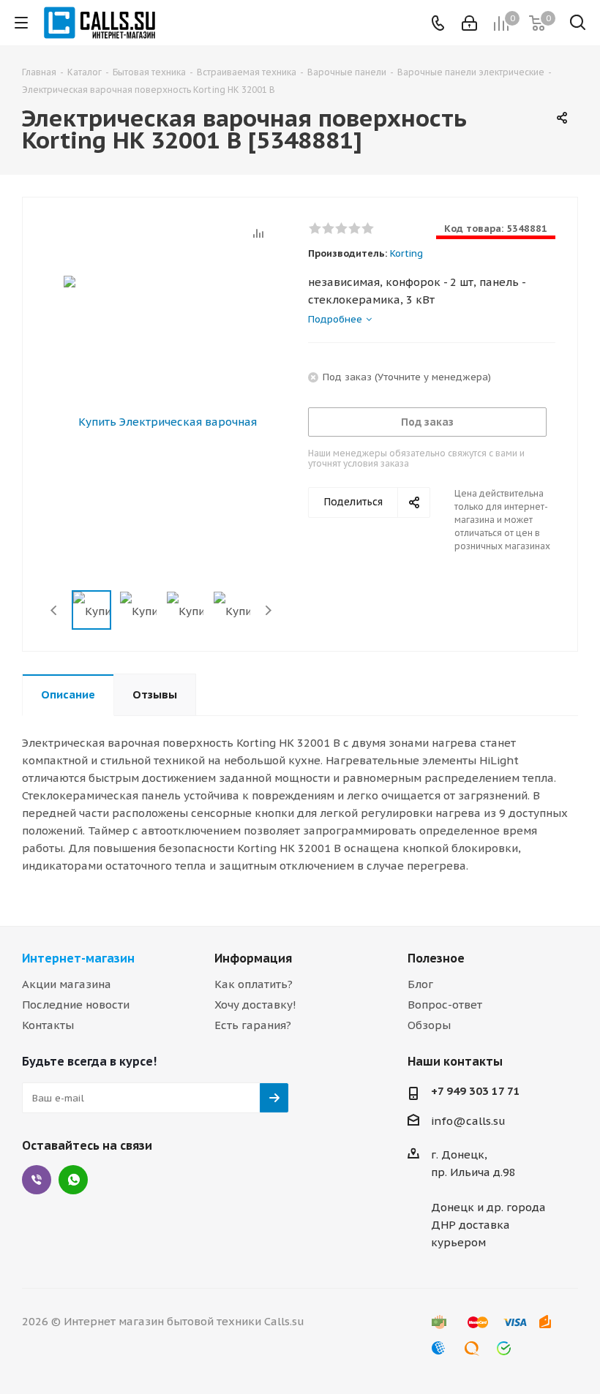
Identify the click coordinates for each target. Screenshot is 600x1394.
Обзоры (429, 1025)
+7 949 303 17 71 (475, 1091)
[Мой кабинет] (469, 23)
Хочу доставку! (255, 1004)
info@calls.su (468, 1121)
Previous (54, 610)
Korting (406, 253)
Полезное (436, 958)
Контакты (48, 1025)
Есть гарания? (252, 1025)
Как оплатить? (253, 984)
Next (268, 610)
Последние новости (76, 1004)
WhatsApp (73, 1179)
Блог (420, 984)
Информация (253, 958)
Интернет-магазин (78, 958)
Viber (36, 1179)
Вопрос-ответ (445, 1004)
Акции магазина (66, 984)
